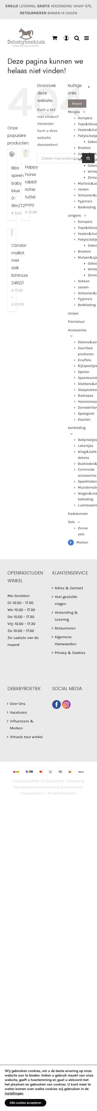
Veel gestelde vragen (66, 600)
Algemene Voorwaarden (65, 640)
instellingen (14, 1093)
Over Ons (17, 703)
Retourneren (65, 628)
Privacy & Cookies (70, 652)
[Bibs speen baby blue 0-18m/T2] (12, 154)
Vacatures (18, 712)
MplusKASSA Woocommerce (35, 787)
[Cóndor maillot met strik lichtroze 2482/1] (12, 233)
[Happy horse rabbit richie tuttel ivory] (25, 153)
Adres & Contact (69, 588)
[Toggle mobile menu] (87, 38)
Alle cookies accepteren (25, 1103)
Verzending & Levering (66, 616)
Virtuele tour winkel (26, 737)
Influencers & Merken (22, 724)
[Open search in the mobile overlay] (66, 158)
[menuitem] (79, 103)
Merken (82, 542)
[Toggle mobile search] (76, 38)
